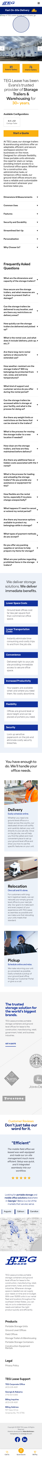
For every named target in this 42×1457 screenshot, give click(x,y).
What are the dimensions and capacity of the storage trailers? (20, 279)
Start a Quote (21, 133)
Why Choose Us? (12, 247)
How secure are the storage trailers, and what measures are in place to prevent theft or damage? (19, 294)
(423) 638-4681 (11, 1387)
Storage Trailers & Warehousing (20, 1339)
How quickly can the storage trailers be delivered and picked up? (19, 327)
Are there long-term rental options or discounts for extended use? (17, 355)
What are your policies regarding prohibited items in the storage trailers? (20, 562)
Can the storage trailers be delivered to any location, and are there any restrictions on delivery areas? (18, 311)
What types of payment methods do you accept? (20, 535)
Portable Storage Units (16, 1327)
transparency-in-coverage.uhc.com (21, 1434)
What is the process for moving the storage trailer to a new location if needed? (19, 435)
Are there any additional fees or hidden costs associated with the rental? (20, 463)
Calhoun (14, 1212)
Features (8, 214)
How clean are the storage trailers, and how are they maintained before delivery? (18, 449)
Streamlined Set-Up (14, 231)
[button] (40, 48)
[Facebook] (17, 1440)
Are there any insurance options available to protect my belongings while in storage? (19, 523)
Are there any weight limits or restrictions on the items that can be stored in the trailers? (18, 420)
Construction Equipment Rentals (17, 1347)
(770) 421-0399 (11, 1395)
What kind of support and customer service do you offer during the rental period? (18, 389)
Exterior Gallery (11, 69)
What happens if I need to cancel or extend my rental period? (20, 510)
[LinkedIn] (24, 1440)
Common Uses (11, 206)
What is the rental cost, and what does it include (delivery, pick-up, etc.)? (20, 341)
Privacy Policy (12, 1366)
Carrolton (28, 1212)
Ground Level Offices (15, 1331)
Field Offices (11, 1335)
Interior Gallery (31, 70)
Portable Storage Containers (19, 1342)
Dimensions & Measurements (18, 197)
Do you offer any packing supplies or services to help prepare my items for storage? (19, 548)
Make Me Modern (28, 1431)
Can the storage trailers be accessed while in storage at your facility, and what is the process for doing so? (18, 405)
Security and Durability (15, 222)
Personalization (11, 239)
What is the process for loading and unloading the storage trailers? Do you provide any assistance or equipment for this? (19, 480)
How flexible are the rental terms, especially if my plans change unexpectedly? (17, 497)
